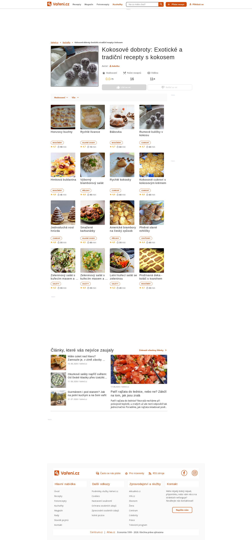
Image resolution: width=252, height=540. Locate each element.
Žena (131, 505)
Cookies (96, 496)
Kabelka (115, 66)
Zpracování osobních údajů (105, 510)
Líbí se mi (126, 87)
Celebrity (133, 515)
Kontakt (58, 525)
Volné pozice (98, 515)
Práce (132, 520)
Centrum (133, 510)
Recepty (77, 4)
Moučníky (57, 143)
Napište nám (182, 510)
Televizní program (138, 525)
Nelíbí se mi (171, 87)
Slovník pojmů (61, 520)
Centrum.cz (96, 532)
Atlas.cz (111, 532)
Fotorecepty (103, 4)
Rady (56, 515)
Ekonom (133, 500)
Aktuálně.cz (134, 491)
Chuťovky (145, 238)
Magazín (89, 4)
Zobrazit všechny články (151, 350)
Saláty (56, 284)
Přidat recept (178, 4)
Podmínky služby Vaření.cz (105, 491)
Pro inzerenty (136, 473)
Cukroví (145, 143)
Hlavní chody (88, 143)
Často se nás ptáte (110, 473)
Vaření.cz (54, 42)
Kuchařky (118, 4)
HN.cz (132, 496)
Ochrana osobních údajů (104, 505)
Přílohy (85, 190)
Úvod (57, 491)
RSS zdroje (158, 473)
